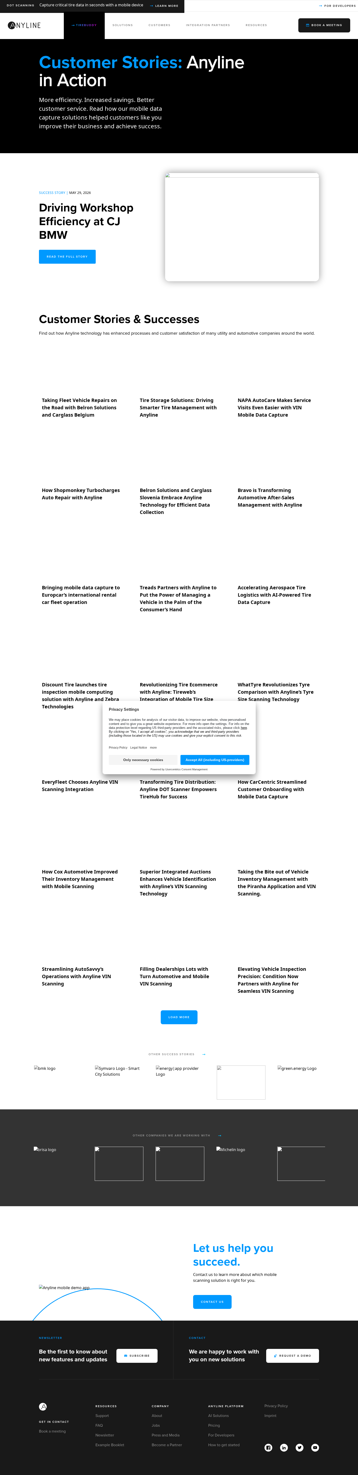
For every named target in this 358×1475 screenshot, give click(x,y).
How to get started (224, 1445)
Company (160, 1406)
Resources (106, 1406)
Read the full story (67, 257)
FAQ (99, 1425)
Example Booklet (109, 1445)
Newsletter (104, 1435)
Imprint (270, 1415)
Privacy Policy (276, 1406)
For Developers (221, 1435)
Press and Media (165, 1435)
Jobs (156, 1425)
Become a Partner (167, 1445)
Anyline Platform (226, 1406)
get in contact (54, 1422)
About (157, 1415)
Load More (179, 1017)
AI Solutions (218, 1415)
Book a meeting (52, 1431)
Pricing (214, 1425)
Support (102, 1415)
